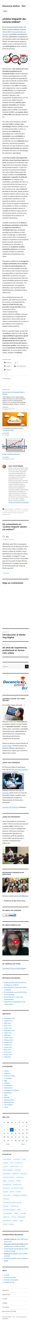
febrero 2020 (8, 1040)
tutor (8, 514)
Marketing (7, 1093)
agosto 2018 (8, 1042)
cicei (11, 1163)
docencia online (12, 512)
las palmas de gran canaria (12, 1202)
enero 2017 (8, 1047)
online (13, 1217)
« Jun (7, 1144)
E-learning (25, 509)
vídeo (5, 1224)
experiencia (17, 1184)
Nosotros (5, 1290)
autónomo (16, 1159)
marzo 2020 (8, 1037)
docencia (5, 512)
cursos (18, 511)
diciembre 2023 (9, 1030)
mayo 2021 (7, 1033)
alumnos (6, 511)
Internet (6, 1199)
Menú (5, 11)
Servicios (5, 793)
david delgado (8, 1170)
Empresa (7, 1083)
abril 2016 (7, 1057)
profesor (4, 514)
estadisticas (7, 1184)
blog (23, 1159)
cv (21, 1166)
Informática (8, 1088)
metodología (7, 1213)
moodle (23, 1213)
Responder (6, 573)
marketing (14, 1206)
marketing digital (9, 1210)
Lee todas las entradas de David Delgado (19, 502)
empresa (11, 1181)
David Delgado (9, 509)
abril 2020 (7, 1035)
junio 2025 (7, 1025)
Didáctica (7, 1073)
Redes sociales (9, 1102)
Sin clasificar (8, 1105)
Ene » (23, 1144)
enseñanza (21, 512)
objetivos (6, 1217)
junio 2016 (7, 1052)
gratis (12, 1191)
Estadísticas (8, 1085)
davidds (17, 1170)
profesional (7, 1220)
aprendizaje (7, 1159)
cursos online (24, 511)
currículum (19, 1163)
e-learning (19, 1177)
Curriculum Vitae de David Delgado (14, 968)
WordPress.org (9, 1282)
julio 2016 (7, 1049)
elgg (4, 1181)
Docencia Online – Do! (13, 6)
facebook (6, 1188)
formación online (17, 1188)
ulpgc (21, 1220)
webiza (11, 1224)
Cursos (6, 1071)
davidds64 (6, 1173)
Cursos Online (7, 746)
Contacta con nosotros (10, 807)
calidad (5, 1163)
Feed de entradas (10, 1277)
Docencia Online (9, 1076)
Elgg (5, 1080)
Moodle (6, 1097)
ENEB (18, 1181)
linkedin (6, 1206)
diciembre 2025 (9, 1018)
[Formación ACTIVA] (9, 1311)
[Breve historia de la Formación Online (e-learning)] (14, 400)
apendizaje (12, 511)
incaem (18, 1191)
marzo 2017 (8, 1045)
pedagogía (21, 1217)
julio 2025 (7, 1023)
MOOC (16, 1213)
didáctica (15, 1173)
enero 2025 (8, 1028)
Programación (9, 1100)
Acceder (6, 1275)
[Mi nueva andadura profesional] (14, 445)
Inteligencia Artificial (11, 1090)
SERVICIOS (6, 1294)
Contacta (5, 1307)
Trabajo (4, 1303)
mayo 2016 (8, 1054)
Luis (5, 1258)
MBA (5, 1095)
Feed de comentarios (11, 1280)
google (5, 1191)
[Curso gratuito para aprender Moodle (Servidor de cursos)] (14, 419)
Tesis (6, 1107)
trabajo (15, 1220)
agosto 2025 (8, 1021)
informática (7, 1195)
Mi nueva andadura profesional (11, 454)
